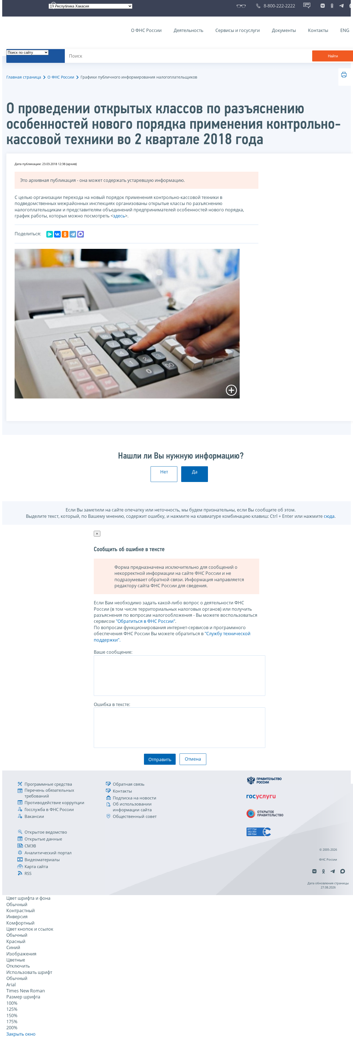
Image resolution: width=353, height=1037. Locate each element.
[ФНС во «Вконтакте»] (323, 6)
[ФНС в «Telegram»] (341, 6)
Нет (164, 472)
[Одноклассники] (65, 234)
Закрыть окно (21, 1034)
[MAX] (80, 234)
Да (194, 472)
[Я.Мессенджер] (49, 234)
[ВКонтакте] (57, 234)
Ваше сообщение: (113, 652)
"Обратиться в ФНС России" (145, 621)
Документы (284, 30)
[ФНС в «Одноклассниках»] (332, 6)
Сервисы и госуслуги (237, 30)
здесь (119, 216)
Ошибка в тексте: (112, 704)
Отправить (159, 759)
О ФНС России (146, 30)
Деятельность (188, 30)
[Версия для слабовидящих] (242, 6)
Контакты (318, 30)
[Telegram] (72, 234)
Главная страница (23, 77)
